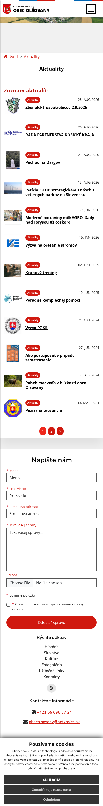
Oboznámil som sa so (49, 606)
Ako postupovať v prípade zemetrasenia (49, 358)
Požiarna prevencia (43, 410)
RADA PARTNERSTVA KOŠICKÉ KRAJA (59, 135)
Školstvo (51, 653)
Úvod (12, 56)
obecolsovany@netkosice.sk (54, 722)
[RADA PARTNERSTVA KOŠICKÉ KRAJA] (13, 133)
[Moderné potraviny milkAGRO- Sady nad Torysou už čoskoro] (13, 216)
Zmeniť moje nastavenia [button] (51, 790)
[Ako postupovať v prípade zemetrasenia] (13, 353)
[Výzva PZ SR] (13, 326)
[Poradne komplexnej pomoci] (13, 298)
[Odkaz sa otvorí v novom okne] (51, 688)
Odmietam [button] (51, 799)
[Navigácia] (91, 9)
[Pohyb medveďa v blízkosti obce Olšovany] (13, 381)
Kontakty (51, 676)
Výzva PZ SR (36, 327)
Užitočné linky (51, 671)
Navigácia (14, 9)
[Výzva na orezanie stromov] (13, 243)
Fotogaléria (51, 665)
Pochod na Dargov (42, 162)
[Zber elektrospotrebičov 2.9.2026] (13, 105)
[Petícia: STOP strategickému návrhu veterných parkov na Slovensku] (13, 188)
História (52, 647)
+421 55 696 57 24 (54, 712)
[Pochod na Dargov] (13, 160)
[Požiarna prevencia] (13, 408)
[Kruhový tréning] (13, 271)
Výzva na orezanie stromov (51, 245)
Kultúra (51, 659)
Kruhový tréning (41, 272)
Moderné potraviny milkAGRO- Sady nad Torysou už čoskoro (59, 220)
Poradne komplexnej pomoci (52, 300)
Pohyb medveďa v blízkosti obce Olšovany (55, 385)
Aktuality (32, 56)
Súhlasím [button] (51, 780)
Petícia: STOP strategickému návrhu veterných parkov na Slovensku (59, 192)
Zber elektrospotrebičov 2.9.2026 (56, 107)
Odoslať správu (51, 622)
